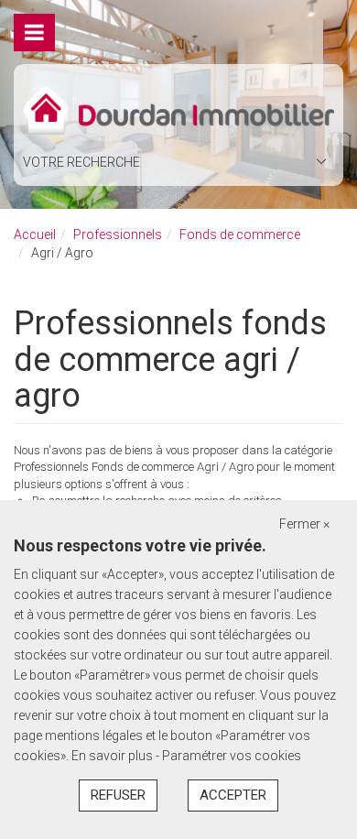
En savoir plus (113, 755)
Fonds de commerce (239, 234)
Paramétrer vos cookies (231, 755)
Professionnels (117, 234)
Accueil (35, 234)
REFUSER (118, 795)
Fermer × (304, 524)
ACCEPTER (233, 795)
